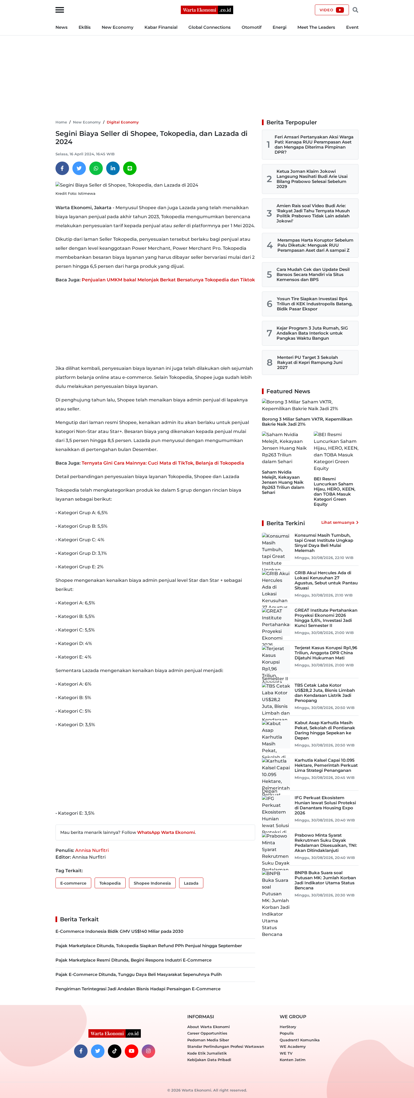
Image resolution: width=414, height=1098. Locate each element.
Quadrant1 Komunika (300, 1040)
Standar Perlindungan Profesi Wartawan (225, 1046)
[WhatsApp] (96, 168)
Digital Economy (123, 122)
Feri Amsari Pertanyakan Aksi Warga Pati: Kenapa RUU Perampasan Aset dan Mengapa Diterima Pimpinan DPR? (314, 144)
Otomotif (252, 27)
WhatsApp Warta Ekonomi (166, 832)
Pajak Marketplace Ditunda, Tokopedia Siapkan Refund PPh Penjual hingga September (148, 945)
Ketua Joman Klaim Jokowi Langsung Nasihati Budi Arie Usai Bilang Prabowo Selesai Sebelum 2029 (312, 179)
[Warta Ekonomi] (207, 9)
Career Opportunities (207, 1033)
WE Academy (293, 1046)
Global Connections (209, 27)
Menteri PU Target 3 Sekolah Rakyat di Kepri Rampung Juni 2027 (309, 362)
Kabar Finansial (160, 27)
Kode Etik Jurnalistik (207, 1053)
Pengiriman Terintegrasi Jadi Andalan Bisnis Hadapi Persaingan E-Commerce (138, 988)
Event (352, 27)
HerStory (288, 1026)
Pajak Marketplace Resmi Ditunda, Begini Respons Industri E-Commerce (133, 960)
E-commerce (73, 883)
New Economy (117, 27)
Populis (287, 1033)
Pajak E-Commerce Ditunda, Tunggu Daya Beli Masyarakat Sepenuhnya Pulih (138, 974)
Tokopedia (110, 883)
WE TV (286, 1053)
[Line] (130, 168)
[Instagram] (148, 1051)
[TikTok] (114, 1051)
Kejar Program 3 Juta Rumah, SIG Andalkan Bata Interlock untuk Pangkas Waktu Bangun (312, 333)
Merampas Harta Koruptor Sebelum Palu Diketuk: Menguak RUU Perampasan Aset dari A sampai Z (315, 245)
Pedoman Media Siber (208, 1040)
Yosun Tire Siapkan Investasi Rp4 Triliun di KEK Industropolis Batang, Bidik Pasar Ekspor (315, 303)
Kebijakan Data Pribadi (209, 1059)
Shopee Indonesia (152, 883)
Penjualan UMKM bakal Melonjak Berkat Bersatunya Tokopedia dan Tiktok (168, 279)
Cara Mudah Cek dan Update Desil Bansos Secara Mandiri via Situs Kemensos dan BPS (313, 274)
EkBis (85, 27)
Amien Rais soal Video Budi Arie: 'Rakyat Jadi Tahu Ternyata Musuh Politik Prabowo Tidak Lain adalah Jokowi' (313, 213)
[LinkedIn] (113, 168)
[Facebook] (62, 168)
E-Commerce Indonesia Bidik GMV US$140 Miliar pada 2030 (119, 931)
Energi (279, 27)
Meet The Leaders (316, 27)
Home (61, 122)
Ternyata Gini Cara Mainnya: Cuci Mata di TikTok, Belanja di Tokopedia (163, 463)
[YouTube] (131, 1051)
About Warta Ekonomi (208, 1026)
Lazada (191, 883)
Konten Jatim (293, 1059)
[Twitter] (79, 168)
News (61, 27)
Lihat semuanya (338, 522)
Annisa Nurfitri (92, 850)
